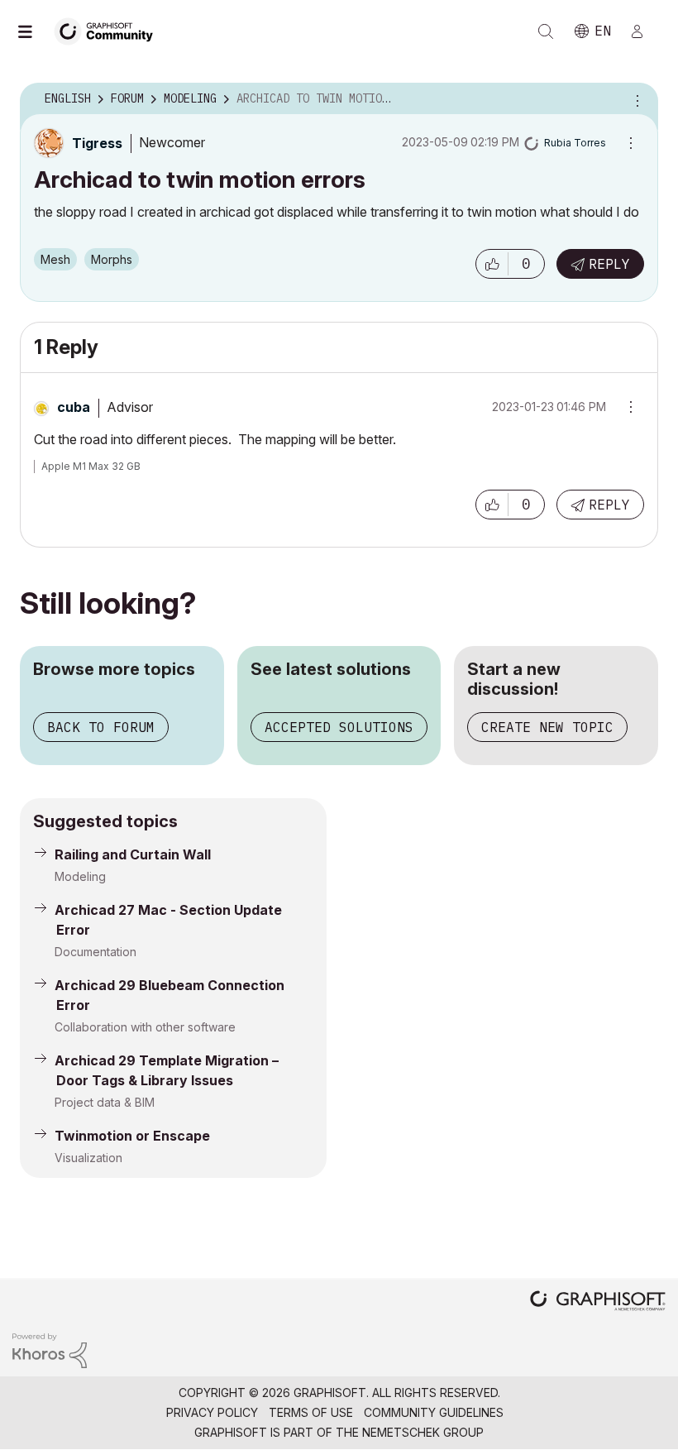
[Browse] (33, 31)
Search (545, 31)
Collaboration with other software (145, 1027)
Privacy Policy (212, 1412)
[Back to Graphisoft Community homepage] (109, 30)
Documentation (95, 952)
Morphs (111, 259)
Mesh (55, 259)
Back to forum (101, 727)
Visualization (88, 1158)
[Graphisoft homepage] (598, 1302)
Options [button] (635, 99)
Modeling (80, 876)
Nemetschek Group (423, 1432)
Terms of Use (311, 1412)
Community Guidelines (434, 1412)
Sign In (644, 31)
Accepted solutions (339, 727)
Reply (609, 264)
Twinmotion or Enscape (132, 1135)
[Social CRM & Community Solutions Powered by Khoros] (49, 1349)
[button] (492, 264)
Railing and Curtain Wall (133, 854)
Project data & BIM (105, 1102)
